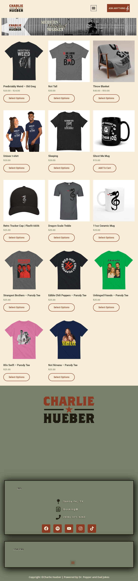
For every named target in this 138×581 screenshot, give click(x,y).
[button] (94, 8)
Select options (16, 98)
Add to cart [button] (104, 168)
